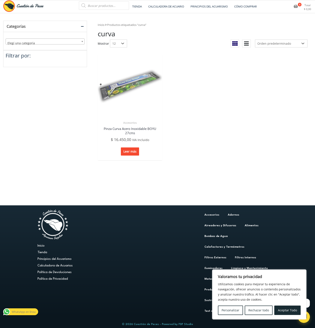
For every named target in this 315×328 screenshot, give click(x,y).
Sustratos (211, 300)
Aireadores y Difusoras (220, 225)
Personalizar (230, 310)
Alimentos (251, 225)
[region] (259, 294)
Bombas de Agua (216, 236)
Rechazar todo (258, 310)
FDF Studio (185, 324)
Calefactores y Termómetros (224, 247)
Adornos (233, 214)
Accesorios (130, 123)
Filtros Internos (245, 257)
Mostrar (103, 43)
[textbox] (45, 43)
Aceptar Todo (287, 310)
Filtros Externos (215, 257)
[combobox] (45, 41)
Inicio (101, 25)
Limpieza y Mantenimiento (249, 268)
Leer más (129, 151)
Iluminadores (213, 268)
